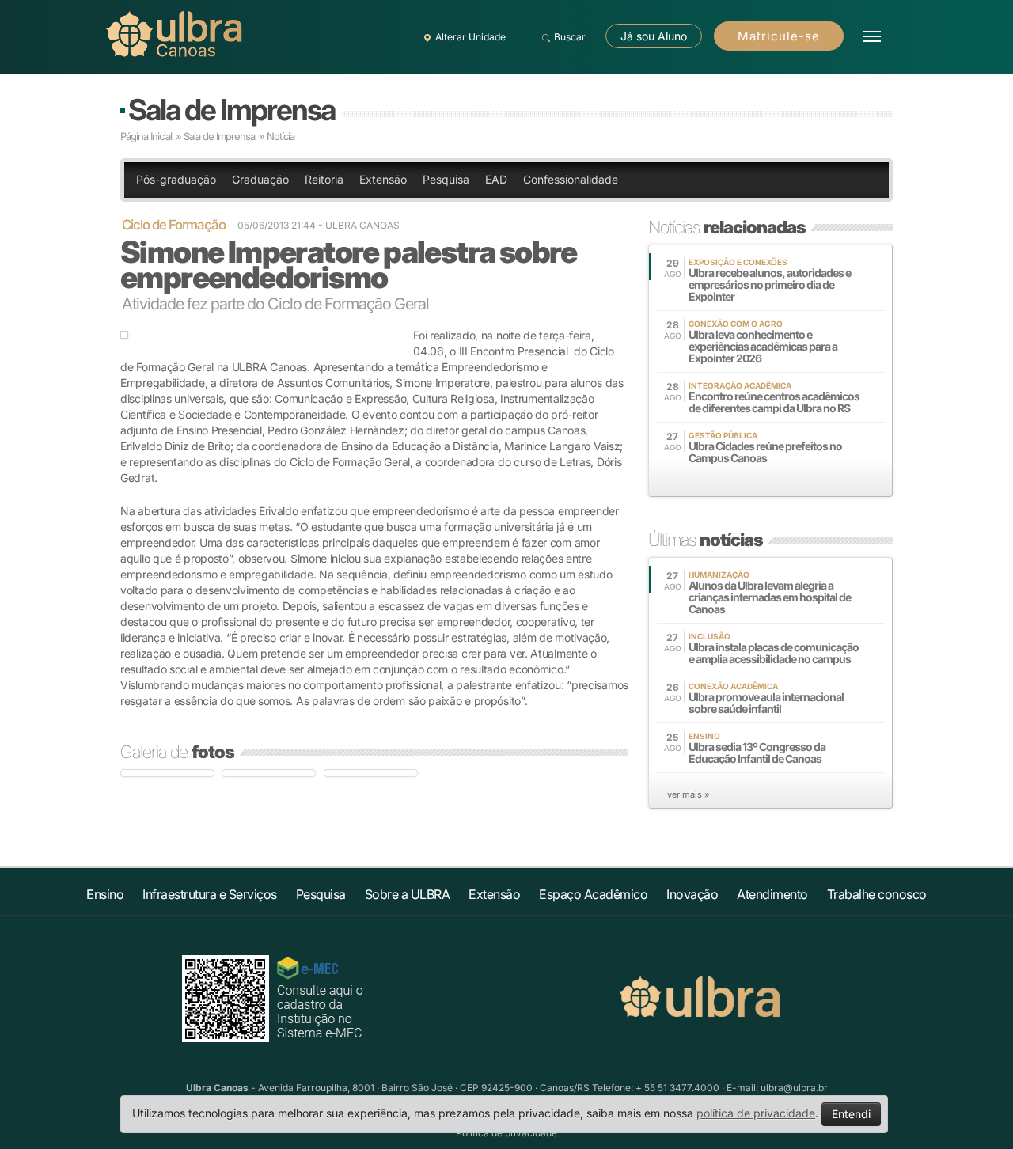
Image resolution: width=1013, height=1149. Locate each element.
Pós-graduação (176, 179)
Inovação (692, 894)
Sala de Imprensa (231, 109)
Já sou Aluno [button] (653, 36)
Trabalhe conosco (877, 894)
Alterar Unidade (470, 37)
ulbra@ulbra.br (794, 1088)
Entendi (851, 1114)
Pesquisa (446, 179)
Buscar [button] (570, 37)
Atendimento (772, 894)
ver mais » (688, 794)
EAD (496, 179)
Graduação (260, 179)
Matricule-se (779, 36)
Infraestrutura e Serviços (209, 894)
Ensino (104, 894)
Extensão (383, 179)
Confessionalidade (570, 179)
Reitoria (324, 179)
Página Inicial (146, 136)
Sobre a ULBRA (407, 894)
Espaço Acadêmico (593, 894)
